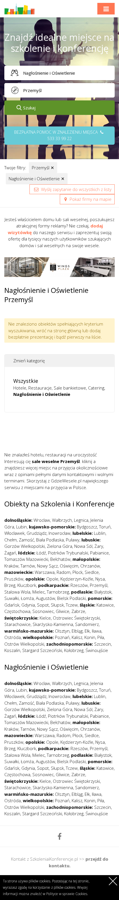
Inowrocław (59, 533)
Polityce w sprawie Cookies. (67, 893)
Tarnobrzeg (58, 592)
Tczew (72, 605)
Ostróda (12, 637)
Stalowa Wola (17, 592)
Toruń (105, 527)
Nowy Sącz (47, 566)
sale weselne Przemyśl (56, 461)
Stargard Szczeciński (42, 650)
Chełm (10, 540)
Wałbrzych (62, 520)
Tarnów (28, 566)
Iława (96, 631)
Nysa (100, 579)
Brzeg (9, 585)
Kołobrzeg (73, 650)
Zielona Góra (59, 546)
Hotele (19, 388)
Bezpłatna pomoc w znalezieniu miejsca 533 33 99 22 (56, 135)
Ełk (87, 631)
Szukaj (29, 108)
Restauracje (40, 388)
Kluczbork (26, 585)
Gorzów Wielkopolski (24, 546)
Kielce (45, 618)
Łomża (27, 598)
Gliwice (62, 611)
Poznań (62, 637)
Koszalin (12, 650)
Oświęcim (69, 566)
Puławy (72, 540)
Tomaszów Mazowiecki (26, 559)
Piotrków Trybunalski (68, 553)
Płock (77, 572)
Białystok (102, 592)
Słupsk (57, 605)
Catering (96, 388)
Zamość (26, 540)
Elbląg (77, 631)
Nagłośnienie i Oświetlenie (37, 178)
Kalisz (77, 637)
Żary (98, 546)
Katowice (105, 605)
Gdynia (28, 605)
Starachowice (17, 624)
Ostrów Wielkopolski (24, 644)
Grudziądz (37, 533)
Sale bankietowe (70, 388)
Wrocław (42, 520)
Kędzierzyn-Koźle (76, 579)
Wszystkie (25, 380)
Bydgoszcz (87, 527)
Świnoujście (96, 650)
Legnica (81, 520)
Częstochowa (17, 611)
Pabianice (99, 553)
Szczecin (102, 644)
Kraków (11, 566)
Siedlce (92, 572)
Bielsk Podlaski (71, 598)
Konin (89, 637)
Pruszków (13, 579)
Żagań (10, 553)
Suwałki (11, 598)
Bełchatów (60, 559)
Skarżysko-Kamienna (53, 624)
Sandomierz (87, 624)
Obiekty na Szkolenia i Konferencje (59, 503)
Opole (52, 579)
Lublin (99, 533)
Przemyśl (43, 167)
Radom (63, 572)
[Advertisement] (61, 434)
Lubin (21, 527)
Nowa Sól (83, 546)
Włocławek (14, 533)
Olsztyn (62, 631)
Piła (100, 637)
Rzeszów (79, 585)
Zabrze (78, 611)
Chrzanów (90, 566)
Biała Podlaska (50, 540)
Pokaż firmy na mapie (89, 199)
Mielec (38, 592)
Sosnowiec (43, 611)
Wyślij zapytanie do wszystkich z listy (75, 189)
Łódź (41, 553)
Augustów (45, 598)
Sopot (43, 605)
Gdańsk (11, 605)
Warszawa (45, 572)
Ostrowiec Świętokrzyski (76, 618)
